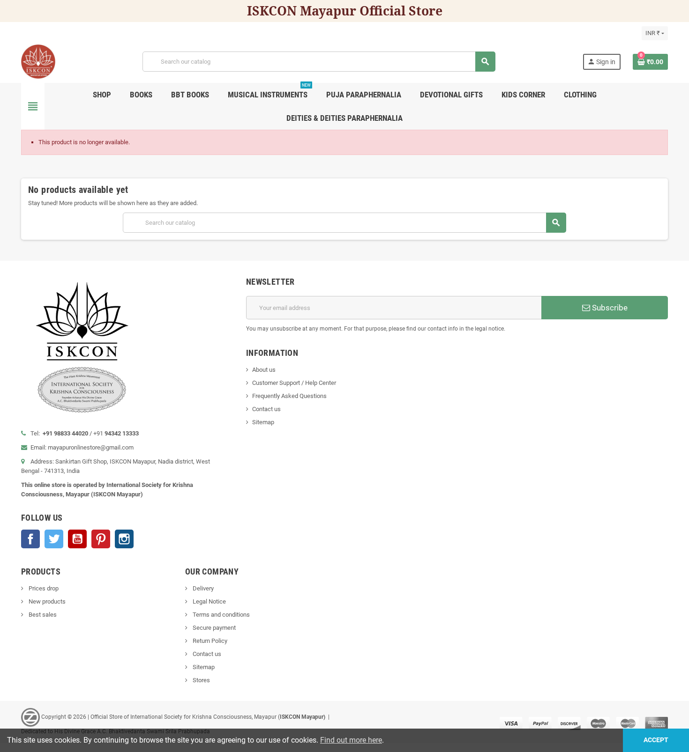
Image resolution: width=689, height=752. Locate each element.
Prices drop (43, 588)
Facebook (30, 539)
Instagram (124, 539)
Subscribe (609, 307)
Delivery (202, 588)
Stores (200, 680)
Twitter (54, 539)
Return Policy (209, 640)
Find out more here (351, 740)
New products (46, 601)
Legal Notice (208, 601)
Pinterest (100, 539)
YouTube (77, 539)
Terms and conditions (220, 614)
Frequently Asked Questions (289, 395)
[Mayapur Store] (38, 61)
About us (264, 369)
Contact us (266, 409)
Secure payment (213, 627)
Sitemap (263, 422)
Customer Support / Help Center (294, 382)
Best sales (42, 614)
